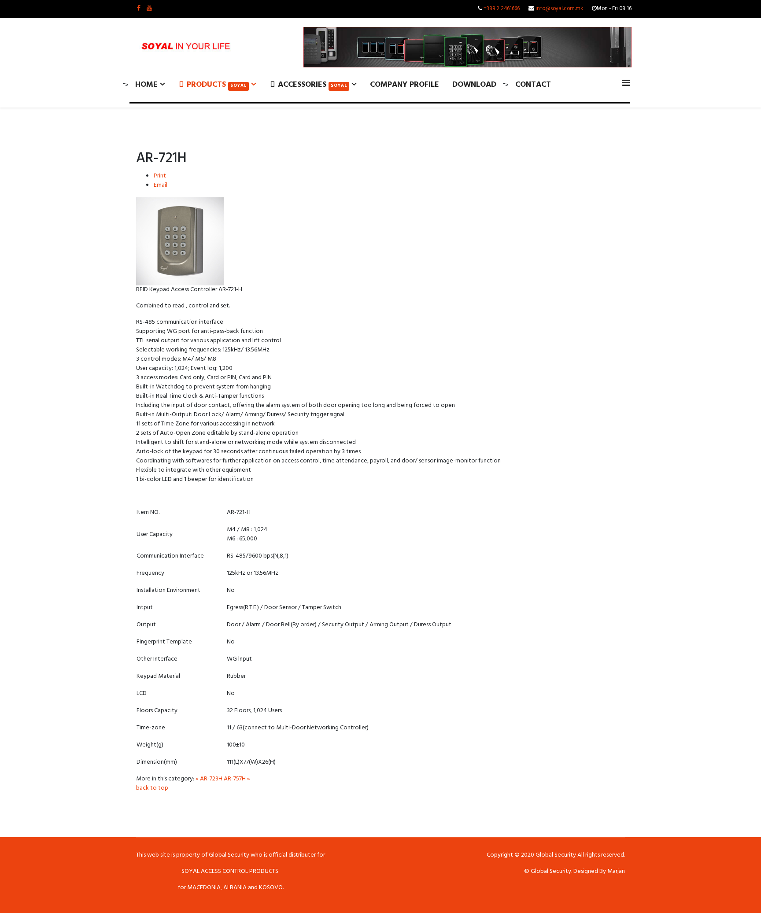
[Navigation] (626, 84)
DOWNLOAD (474, 85)
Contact (533, 85)
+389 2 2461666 (502, 9)
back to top (152, 789)
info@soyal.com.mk (559, 9)
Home (146, 85)
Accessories (311, 85)
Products (216, 85)
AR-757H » (237, 779)
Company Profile (404, 85)
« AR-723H (209, 779)
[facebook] (138, 9)
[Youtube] (149, 9)
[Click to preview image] (380, 241)
